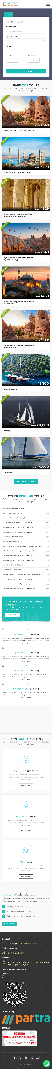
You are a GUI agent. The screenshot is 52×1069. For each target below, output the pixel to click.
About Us (5, 973)
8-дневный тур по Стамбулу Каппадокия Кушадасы (26, 518)
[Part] (26, 1019)
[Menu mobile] (48, 5)
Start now (9, 924)
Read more (12, 615)
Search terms (11, 27)
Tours (8, 14)
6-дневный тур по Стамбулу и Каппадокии (26, 532)
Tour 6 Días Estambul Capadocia (26, 509)
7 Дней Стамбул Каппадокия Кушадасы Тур (26, 523)
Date (10, 46)
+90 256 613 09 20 (15, 953)
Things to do (11, 36)
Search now (27, 71)
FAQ (3, 975)
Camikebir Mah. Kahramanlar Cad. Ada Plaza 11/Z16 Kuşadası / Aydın (28, 963)
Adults (9, 56)
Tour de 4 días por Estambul (26, 513)
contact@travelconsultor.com (21, 943)
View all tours (27, 481)
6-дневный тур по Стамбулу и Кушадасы (26, 527)
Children (31, 56)
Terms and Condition (9, 978)
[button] (46, 1063)
